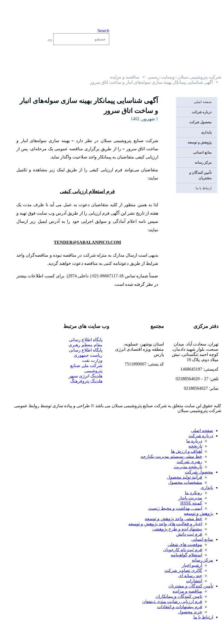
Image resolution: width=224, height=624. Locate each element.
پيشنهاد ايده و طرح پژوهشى (177, 529)
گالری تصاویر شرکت (183, 570)
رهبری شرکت (189, 461)
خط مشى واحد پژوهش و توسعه (173, 518)
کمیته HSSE (191, 503)
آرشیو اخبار (192, 565)
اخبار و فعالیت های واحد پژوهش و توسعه (165, 523)
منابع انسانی (202, 152)
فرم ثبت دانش (189, 534)
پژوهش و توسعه (200, 142)
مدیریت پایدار (190, 498)
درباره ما (194, 441)
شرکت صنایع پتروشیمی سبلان (139, 405)
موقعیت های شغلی (184, 544)
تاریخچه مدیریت (188, 466)
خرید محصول (190, 612)
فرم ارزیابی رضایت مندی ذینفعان (172, 601)
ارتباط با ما (204, 188)
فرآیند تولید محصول (184, 477)
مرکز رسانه (203, 162)
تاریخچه (195, 446)
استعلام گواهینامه (186, 555)
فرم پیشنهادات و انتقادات (179, 606)
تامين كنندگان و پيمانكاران (178, 596)
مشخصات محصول (185, 482)
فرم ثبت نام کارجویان (182, 549)
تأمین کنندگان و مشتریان (200, 175)
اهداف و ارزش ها (186, 451)
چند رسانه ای (190, 575)
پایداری (206, 132)
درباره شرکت (202, 112)
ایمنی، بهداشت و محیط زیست (175, 508)
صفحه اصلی (203, 102)
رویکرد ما (193, 492)
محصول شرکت (200, 122)
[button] (103, 30)
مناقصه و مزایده (124, 77)
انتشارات (194, 580)
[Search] (50, 40)
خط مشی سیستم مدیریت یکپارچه (171, 456)
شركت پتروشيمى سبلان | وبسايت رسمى (184, 77)
